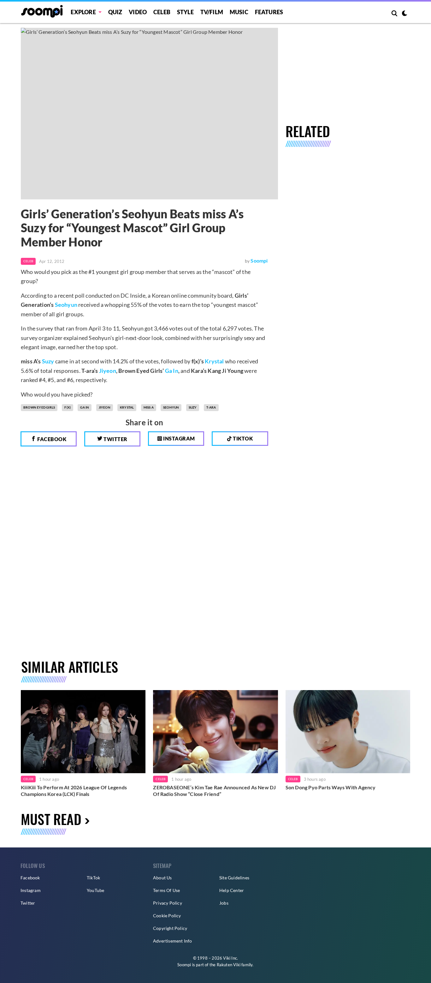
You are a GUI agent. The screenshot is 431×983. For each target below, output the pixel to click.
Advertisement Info (172, 941)
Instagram (178, 438)
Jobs (223, 903)
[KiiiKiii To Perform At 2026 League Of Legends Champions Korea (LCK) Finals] (83, 731)
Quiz (115, 12)
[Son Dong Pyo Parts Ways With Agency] (348, 731)
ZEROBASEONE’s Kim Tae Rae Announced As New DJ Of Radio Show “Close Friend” (214, 790)
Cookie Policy (167, 915)
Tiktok (242, 438)
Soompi (259, 261)
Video (138, 12)
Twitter (115, 439)
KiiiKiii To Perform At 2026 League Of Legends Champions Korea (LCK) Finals (74, 790)
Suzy (48, 361)
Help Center (231, 890)
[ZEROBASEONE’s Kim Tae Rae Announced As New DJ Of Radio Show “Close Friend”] (215, 731)
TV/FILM (211, 12)
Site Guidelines (234, 877)
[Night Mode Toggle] (404, 14)
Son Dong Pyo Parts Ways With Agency (331, 787)
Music (239, 12)
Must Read (51, 819)
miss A (149, 407)
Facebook (51, 439)
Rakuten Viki (228, 964)
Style (185, 12)
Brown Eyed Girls (39, 407)
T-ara (211, 407)
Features (269, 12)
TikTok (93, 877)
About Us (162, 877)
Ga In (171, 370)
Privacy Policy (167, 903)
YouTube (95, 890)
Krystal (214, 361)
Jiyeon (107, 370)
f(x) (67, 407)
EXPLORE (83, 12)
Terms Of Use (166, 890)
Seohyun (66, 304)
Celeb (161, 12)
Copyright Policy (170, 928)
